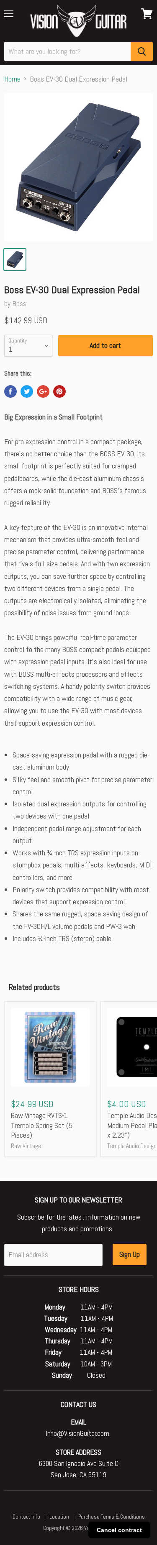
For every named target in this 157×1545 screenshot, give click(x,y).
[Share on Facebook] (10, 391)
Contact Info (26, 1516)
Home (12, 79)
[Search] (142, 51)
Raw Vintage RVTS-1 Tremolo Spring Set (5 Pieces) (41, 1125)
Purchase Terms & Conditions (111, 1516)
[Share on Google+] (43, 391)
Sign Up (129, 1254)
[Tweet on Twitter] (27, 391)
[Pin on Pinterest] (59, 391)
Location (59, 1516)
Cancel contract (119, 1530)
